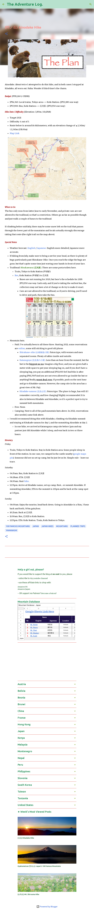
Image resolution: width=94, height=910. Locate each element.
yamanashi (11, 530)
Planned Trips (77, 526)
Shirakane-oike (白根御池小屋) (34, 352)
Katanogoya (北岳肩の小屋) (32, 360)
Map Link (14, 133)
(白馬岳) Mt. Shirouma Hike (28, 894)
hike (26, 481)
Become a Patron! (48, 593)
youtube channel (40, 578)
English (31, 248)
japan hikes (47, 526)
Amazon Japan (24, 589)
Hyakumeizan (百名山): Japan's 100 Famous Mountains (39, 866)
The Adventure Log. (25, 4)
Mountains (62, 526)
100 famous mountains (18, 526)
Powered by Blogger (48, 906)
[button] (6, 34)
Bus (16, 275)
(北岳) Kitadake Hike (26, 838)
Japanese (41, 248)
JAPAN (36, 526)
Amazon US (23, 587)
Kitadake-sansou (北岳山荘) (33, 391)
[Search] (46, 4)
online (21, 348)
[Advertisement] (56, 661)
